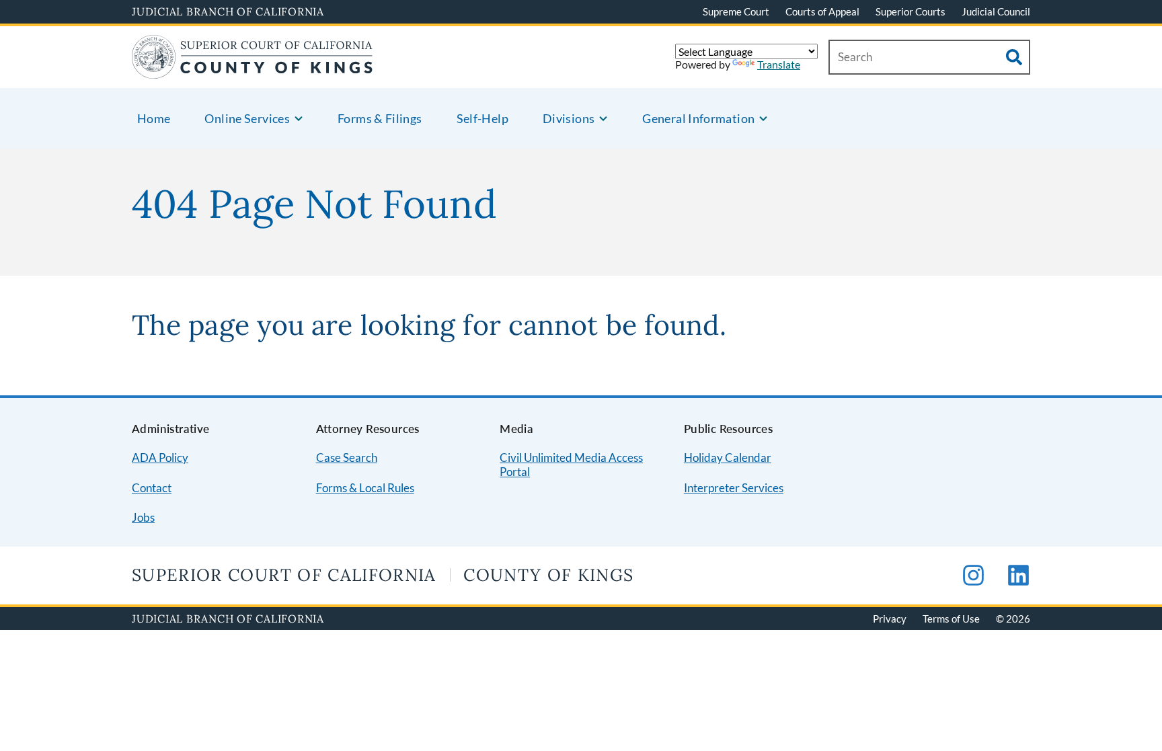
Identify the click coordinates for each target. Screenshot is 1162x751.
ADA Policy (160, 457)
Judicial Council (996, 11)
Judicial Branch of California (228, 11)
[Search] (1014, 57)
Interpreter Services (733, 488)
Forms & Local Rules (365, 488)
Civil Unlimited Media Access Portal (571, 464)
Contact (151, 488)
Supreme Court (736, 11)
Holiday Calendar (727, 457)
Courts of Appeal (822, 11)
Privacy (889, 618)
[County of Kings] (252, 70)
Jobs (143, 517)
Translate (778, 64)
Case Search (346, 457)
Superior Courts (910, 11)
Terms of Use (951, 618)
